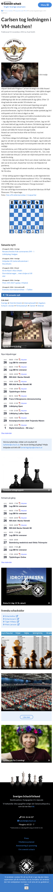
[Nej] (50, 883)
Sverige (4, 303)
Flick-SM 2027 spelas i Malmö (15, 283)
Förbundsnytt (21, 305)
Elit (26, 11)
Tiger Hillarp (10, 621)
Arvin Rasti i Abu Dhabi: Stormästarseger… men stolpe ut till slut (17, 273)
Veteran (40, 305)
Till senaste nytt (12, 295)
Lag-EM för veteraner (18, 362)
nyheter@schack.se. (11, 444)
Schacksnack (10, 619)
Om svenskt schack (26, 849)
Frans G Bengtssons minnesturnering (25, 399)
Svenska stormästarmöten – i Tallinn (17, 289)
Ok (26, 888)
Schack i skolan (7, 305)
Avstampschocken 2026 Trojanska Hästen (26, 420)
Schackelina (10, 616)
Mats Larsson (10, 624)
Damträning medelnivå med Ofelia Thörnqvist (28, 542)
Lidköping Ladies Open (19, 413)
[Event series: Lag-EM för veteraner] (19, 532)
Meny (43, 5)
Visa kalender (6, 433)
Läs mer (26, 717)
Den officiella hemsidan (16, 195)
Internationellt (30, 303)
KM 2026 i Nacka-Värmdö (19, 377)
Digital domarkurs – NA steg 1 (21, 428)
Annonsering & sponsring (26, 845)
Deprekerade (19, 11)
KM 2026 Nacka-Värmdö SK (20, 384)
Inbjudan (24, 360)
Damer (32, 305)
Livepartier (31, 195)
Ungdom (41, 303)
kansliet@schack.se (27, 821)
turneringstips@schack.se (31, 447)
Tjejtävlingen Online (17, 391)
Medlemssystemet (26, 842)
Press (26, 838)
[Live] (1, 237)
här (33, 806)
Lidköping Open (16, 406)
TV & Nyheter (9, 11)
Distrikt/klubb (15, 303)
